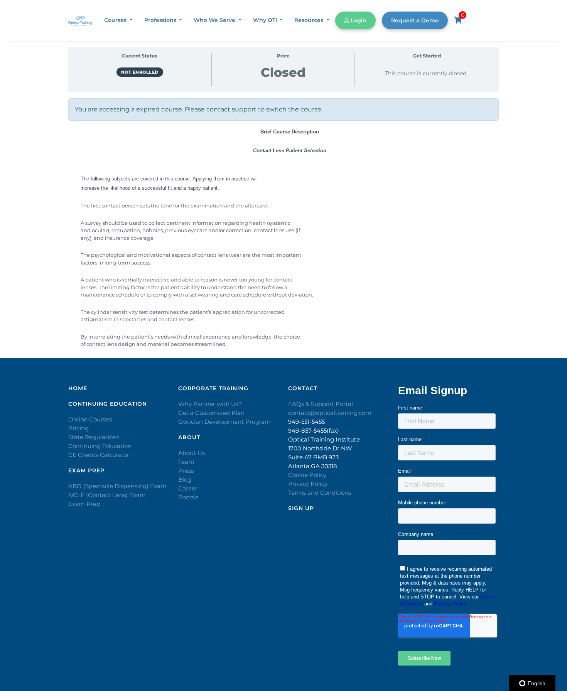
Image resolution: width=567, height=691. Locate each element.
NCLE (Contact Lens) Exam (107, 495)
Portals (188, 497)
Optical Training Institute (324, 439)
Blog (184, 479)
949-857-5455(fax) (313, 430)
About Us (191, 453)
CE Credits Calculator (98, 454)
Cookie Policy (307, 475)
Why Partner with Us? (210, 404)
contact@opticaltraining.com (329, 412)
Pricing (78, 428)
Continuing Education (100, 446)
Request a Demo (415, 20)
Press (186, 470)
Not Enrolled (140, 72)
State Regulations (93, 437)
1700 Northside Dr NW (320, 448)
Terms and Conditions (319, 492)
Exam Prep (84, 503)
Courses (116, 20)
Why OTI (265, 20)
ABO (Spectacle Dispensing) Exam (117, 486)
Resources (309, 20)
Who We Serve (215, 20)
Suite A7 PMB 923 (313, 457)
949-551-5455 (306, 421)
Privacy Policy (307, 483)
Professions (161, 20)
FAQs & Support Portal (320, 404)
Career (187, 488)
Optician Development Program (224, 421)
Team (186, 461)
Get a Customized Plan (211, 412)
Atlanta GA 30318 (312, 466)
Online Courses (90, 419)
